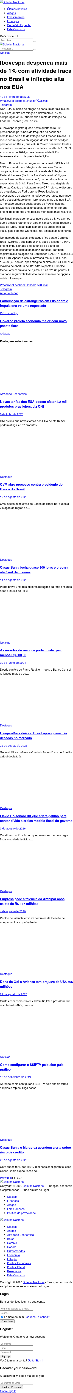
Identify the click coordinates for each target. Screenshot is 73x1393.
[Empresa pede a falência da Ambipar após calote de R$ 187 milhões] (36, 866)
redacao (5, 333)
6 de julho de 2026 (11, 414)
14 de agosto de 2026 (13, 580)
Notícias (5, 53)
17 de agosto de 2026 (13, 497)
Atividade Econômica (13, 394)
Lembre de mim (14, 1317)
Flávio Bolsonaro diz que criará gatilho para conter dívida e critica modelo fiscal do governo (36, 818)
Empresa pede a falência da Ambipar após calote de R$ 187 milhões (32, 901)
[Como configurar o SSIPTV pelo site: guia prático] (36, 1032)
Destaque (6, 477)
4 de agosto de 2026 (13, 911)
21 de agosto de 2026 (13, 994)
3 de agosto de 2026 (13, 828)
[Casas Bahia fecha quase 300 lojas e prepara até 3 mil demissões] (36, 535)
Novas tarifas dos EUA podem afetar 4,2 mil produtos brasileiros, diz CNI (33, 404)
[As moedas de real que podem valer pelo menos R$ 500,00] (36, 618)
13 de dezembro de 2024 (15, 1077)
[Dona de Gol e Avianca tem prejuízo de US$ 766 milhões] (36, 949)
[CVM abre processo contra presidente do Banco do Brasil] (36, 452)
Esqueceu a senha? (37, 1317)
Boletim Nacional (33, 1186)
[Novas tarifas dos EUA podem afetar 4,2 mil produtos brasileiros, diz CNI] (36, 369)
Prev (3, 1178)
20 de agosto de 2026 (13, 1160)
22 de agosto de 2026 (13, 745)
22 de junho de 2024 (13, 663)
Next (9, 1178)
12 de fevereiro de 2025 (15, 97)
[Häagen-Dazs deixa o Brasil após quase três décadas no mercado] (36, 700)
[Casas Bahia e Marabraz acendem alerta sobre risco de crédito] (36, 1115)
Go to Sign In (36, 1360)
